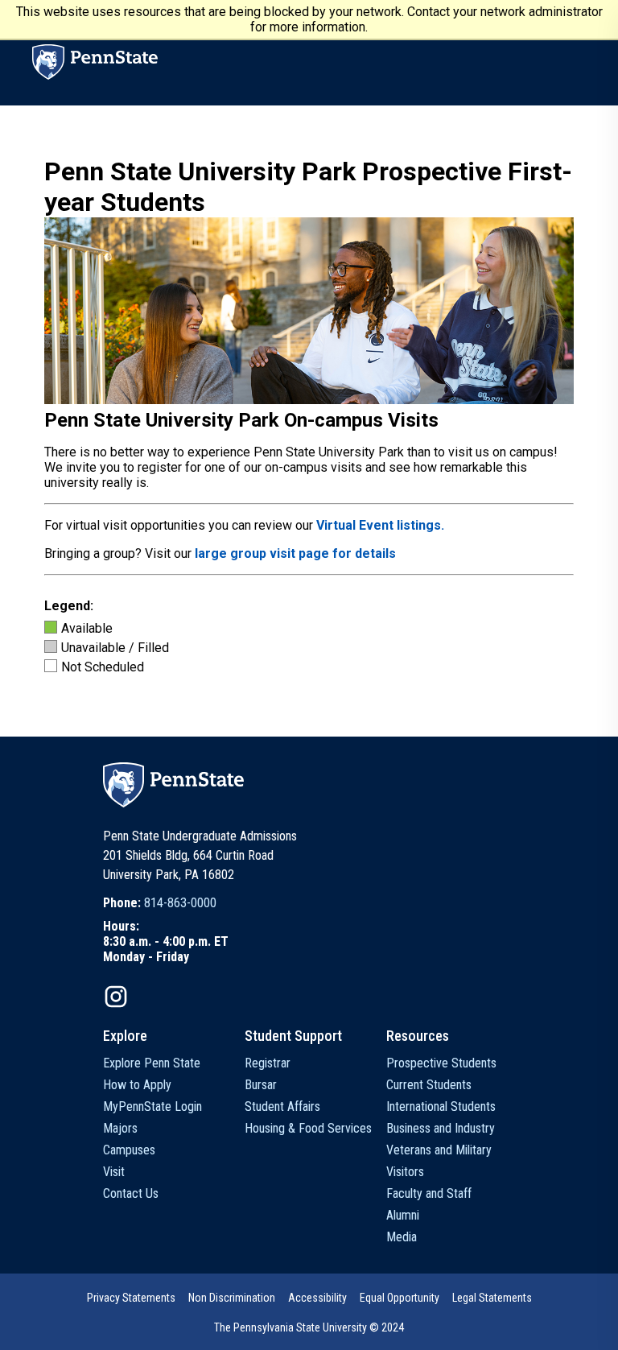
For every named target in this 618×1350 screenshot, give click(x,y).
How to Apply (137, 1084)
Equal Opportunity (399, 1297)
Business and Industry (440, 1128)
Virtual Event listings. (380, 525)
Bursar (261, 1084)
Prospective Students (441, 1063)
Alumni (402, 1215)
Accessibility (317, 1297)
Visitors (405, 1171)
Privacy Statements (131, 1297)
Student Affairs (282, 1106)
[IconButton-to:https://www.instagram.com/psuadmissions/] (116, 996)
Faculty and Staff (429, 1193)
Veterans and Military (439, 1150)
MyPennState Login (152, 1106)
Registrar (267, 1063)
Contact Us (131, 1193)
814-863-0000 (180, 902)
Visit (114, 1171)
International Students (441, 1106)
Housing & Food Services (308, 1128)
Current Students (429, 1084)
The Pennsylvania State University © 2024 (309, 1327)
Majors (120, 1128)
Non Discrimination (231, 1297)
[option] (166, 903)
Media (401, 1237)
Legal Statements (492, 1297)
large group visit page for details (295, 553)
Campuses (129, 1150)
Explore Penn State (151, 1063)
